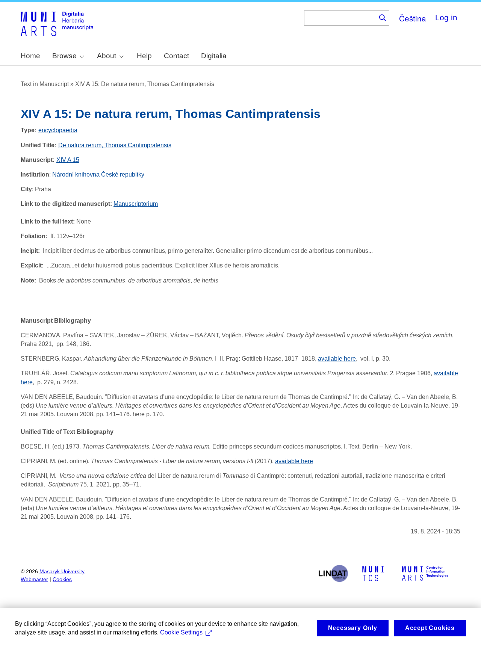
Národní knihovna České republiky (98, 174)
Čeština (412, 18)
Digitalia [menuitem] (214, 55)
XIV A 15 (67, 160)
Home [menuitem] (30, 55)
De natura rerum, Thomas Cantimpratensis (114, 145)
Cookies (62, 579)
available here (337, 358)
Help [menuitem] (144, 55)
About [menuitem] (106, 55)
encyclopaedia (57, 130)
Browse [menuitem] (64, 55)
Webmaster (34, 579)
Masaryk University (62, 571)
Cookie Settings (181, 632)
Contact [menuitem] (176, 55)
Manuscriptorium (135, 204)
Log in (446, 17)
